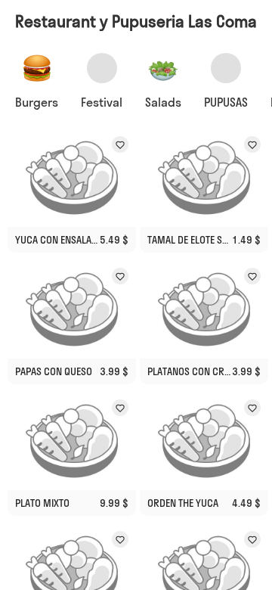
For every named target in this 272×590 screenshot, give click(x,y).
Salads (163, 102)
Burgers (36, 102)
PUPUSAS (226, 102)
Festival (101, 102)
